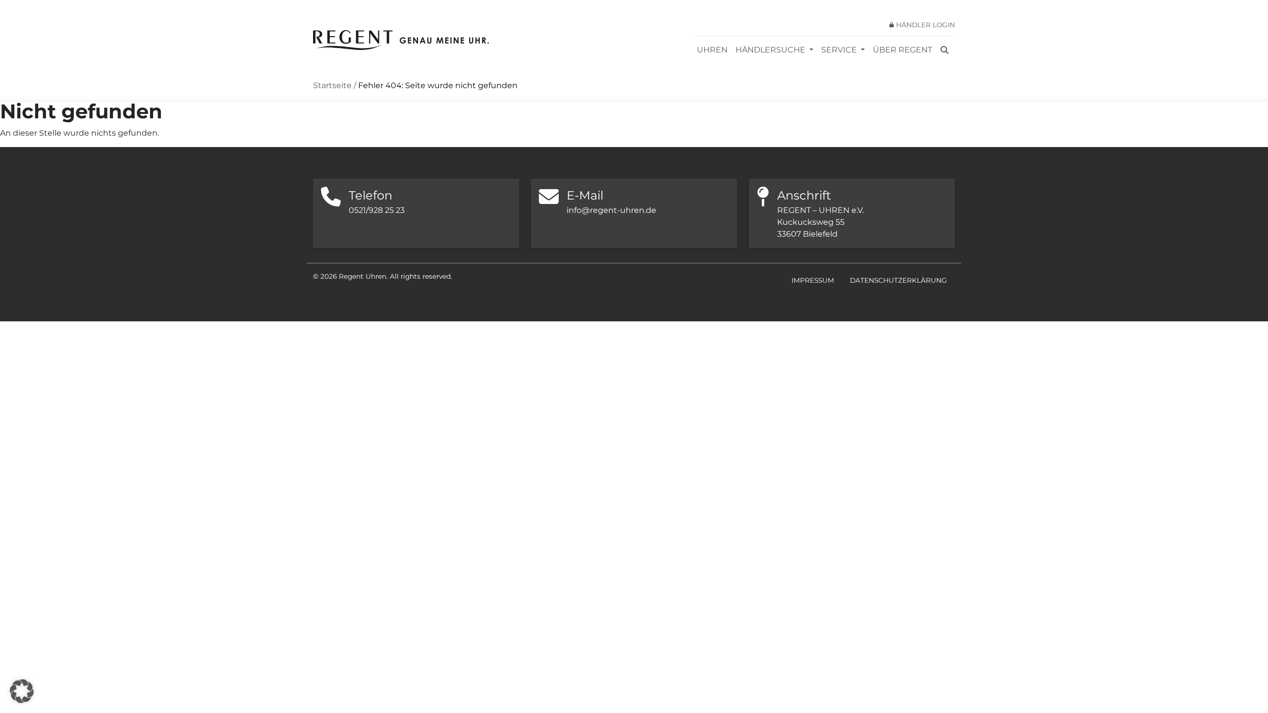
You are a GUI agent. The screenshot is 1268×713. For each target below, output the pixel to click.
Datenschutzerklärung (898, 280)
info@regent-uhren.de (611, 210)
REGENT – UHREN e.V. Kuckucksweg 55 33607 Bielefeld (820, 222)
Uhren (712, 49)
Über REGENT (902, 49)
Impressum (813, 280)
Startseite (332, 85)
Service (840, 49)
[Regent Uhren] (401, 40)
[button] (22, 691)
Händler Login (925, 25)
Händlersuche (771, 49)
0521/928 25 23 (377, 210)
